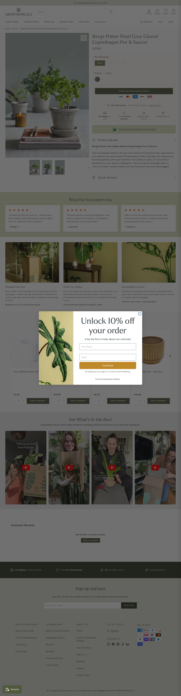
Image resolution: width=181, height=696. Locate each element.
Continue (107, 365)
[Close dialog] (139, 313)
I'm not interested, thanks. (107, 379)
